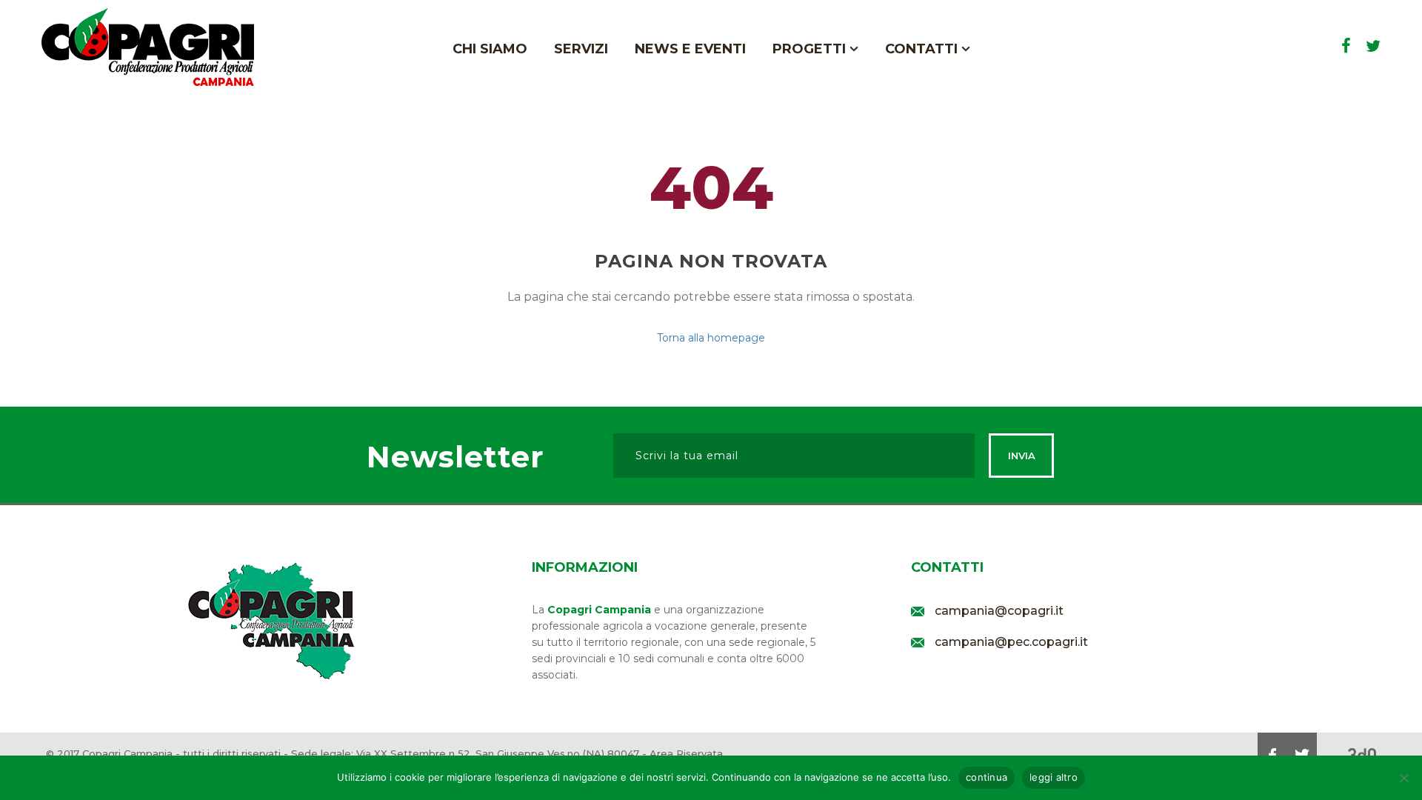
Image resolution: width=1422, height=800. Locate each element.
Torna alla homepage (711, 337)
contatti (923, 48)
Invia (1021, 455)
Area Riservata (686, 753)
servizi (581, 48)
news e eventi (690, 48)
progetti (810, 48)
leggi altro (1053, 777)
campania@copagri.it (999, 611)
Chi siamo (490, 48)
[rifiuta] (1403, 777)
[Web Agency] (1362, 754)
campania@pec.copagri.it (1011, 642)
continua (986, 777)
